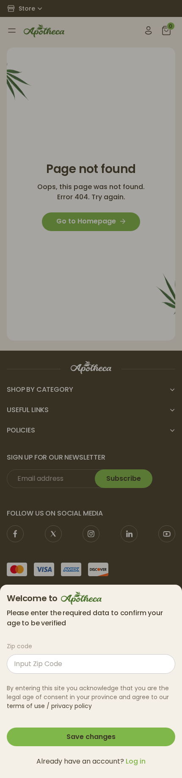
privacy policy (71, 706)
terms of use (26, 706)
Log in (136, 761)
